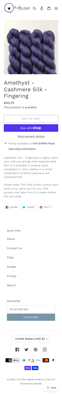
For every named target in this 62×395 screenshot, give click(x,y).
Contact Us (14, 248)
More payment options (31, 136)
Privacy (11, 276)
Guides (11, 266)
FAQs (10, 257)
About (11, 239)
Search (11, 285)
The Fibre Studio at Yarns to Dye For (35, 379)
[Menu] (56, 8)
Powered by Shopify (31, 383)
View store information (22, 148)
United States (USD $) (30, 338)
